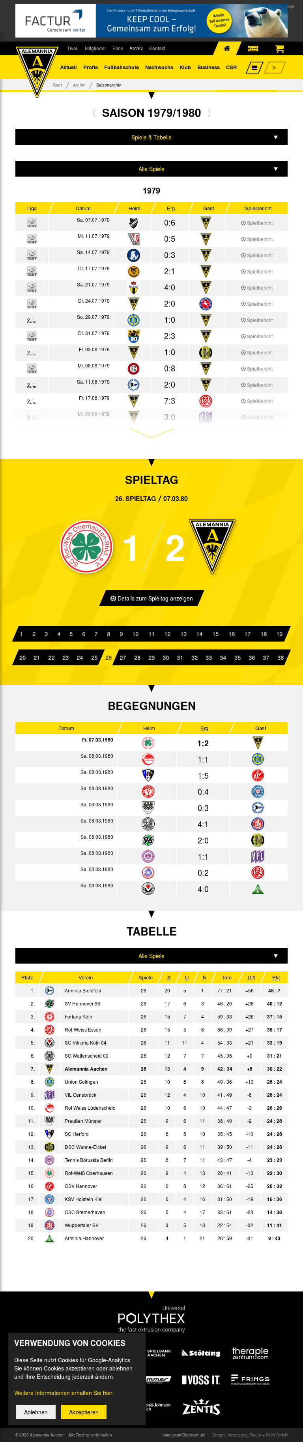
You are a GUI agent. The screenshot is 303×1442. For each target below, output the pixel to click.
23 (65, 657)
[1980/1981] (209, 112)
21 (37, 657)
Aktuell (68, 67)
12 (168, 634)
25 (94, 657)
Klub (185, 67)
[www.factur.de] (151, 21)
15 (215, 634)
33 (209, 657)
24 (80, 657)
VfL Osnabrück (80, 1094)
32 (194, 657)
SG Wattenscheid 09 (86, 1055)
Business (208, 67)
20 (22, 657)
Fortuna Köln (78, 1016)
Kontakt (157, 48)
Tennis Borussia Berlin (89, 1159)
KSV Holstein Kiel (84, 1199)
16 (231, 634)
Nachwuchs (159, 67)
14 (199, 634)
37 (266, 657)
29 (151, 657)
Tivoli (73, 48)
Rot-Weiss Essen (83, 1029)
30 (166, 657)
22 (51, 657)
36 (252, 657)
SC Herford (77, 1133)
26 (108, 657)
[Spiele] (133, 223)
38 (280, 657)
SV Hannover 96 (82, 1003)
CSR (231, 67)
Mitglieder (95, 48)
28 (137, 657)
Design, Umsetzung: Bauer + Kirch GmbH (250, 1435)
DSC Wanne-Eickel (85, 1146)
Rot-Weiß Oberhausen (89, 1173)
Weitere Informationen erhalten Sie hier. (64, 1393)
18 (263, 634)
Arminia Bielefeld (83, 990)
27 (123, 657)
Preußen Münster (83, 1120)
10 (135, 634)
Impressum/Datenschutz (183, 1435)
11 (151, 634)
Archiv (136, 48)
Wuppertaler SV (82, 1225)
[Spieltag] (148, 743)
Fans (117, 48)
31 (180, 657)
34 (223, 657)
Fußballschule (121, 67)
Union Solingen (81, 1081)
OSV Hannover (81, 1186)
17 (247, 634)
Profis (90, 67)
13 (183, 634)
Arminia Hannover (84, 1238)
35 (237, 657)
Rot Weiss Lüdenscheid (90, 1107)
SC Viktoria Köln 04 (86, 1042)
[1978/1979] (94, 112)
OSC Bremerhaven (85, 1212)
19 (280, 634)
